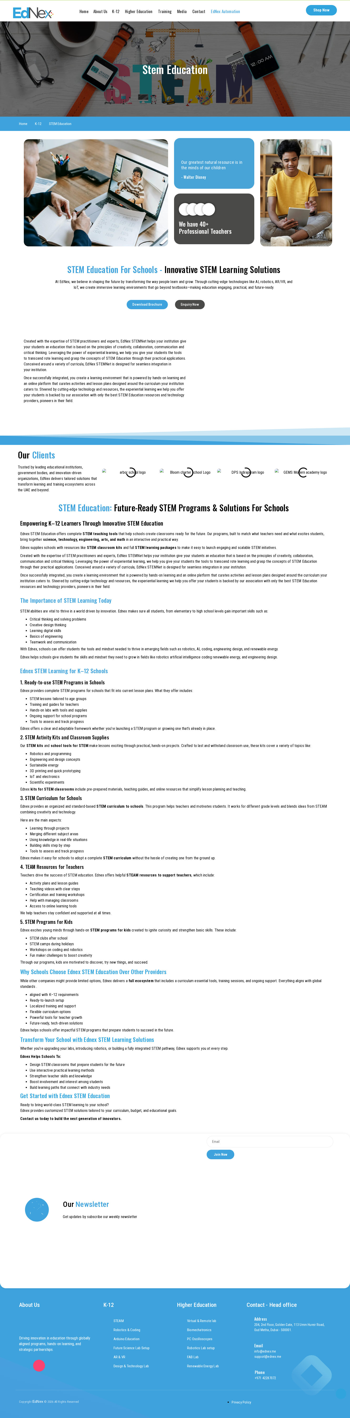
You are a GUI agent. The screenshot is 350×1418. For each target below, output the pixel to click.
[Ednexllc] (25, 1366)
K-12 (38, 124)
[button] (298, 10)
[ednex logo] (175, 1402)
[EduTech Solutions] (33, 12)
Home (23, 124)
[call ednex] (341, 1393)
